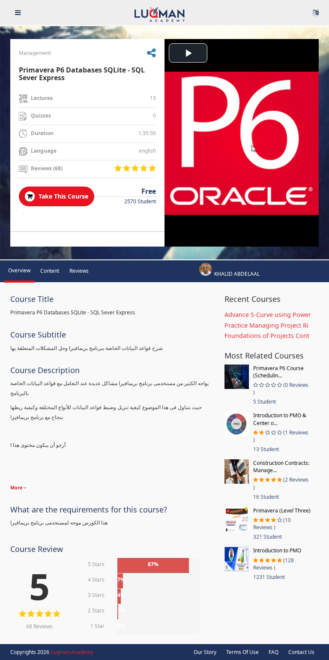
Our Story (205, 652)
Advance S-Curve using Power (267, 314)
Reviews (79, 270)
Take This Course (62, 196)
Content (49, 270)
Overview (19, 270)
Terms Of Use (242, 652)
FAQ (273, 652)
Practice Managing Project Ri (266, 325)
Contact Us (301, 652)
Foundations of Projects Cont (266, 336)
